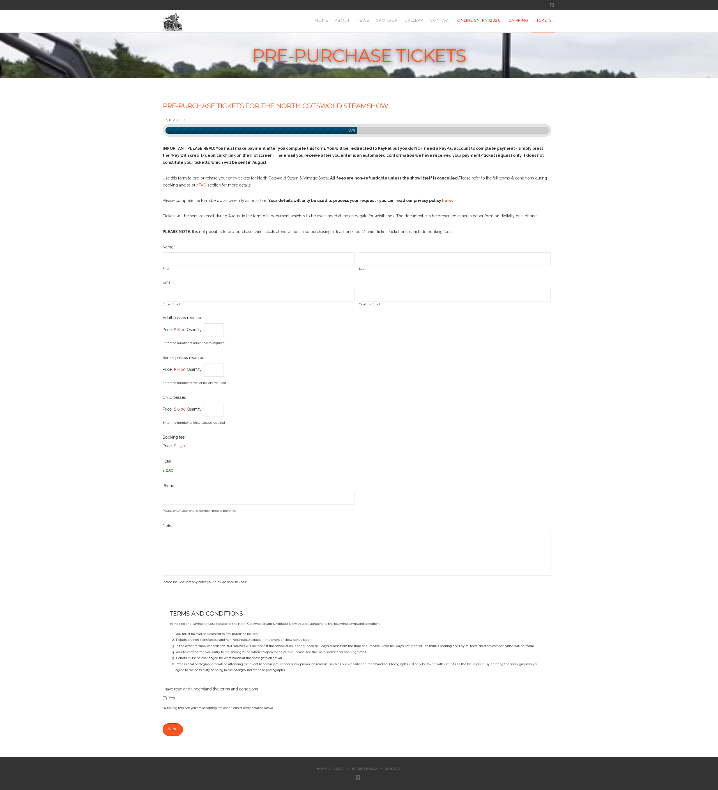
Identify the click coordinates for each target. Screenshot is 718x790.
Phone (168, 485)
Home (321, 769)
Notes (168, 525)
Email (168, 282)
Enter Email (171, 304)
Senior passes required (183, 357)
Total (167, 461)
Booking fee (174, 437)
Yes (172, 698)
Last (362, 269)
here (447, 200)
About (339, 769)
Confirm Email (369, 304)
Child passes (174, 397)
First (166, 269)
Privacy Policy (365, 769)
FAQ (202, 185)
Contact (393, 769)
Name (169, 247)
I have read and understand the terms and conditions (211, 689)
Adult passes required (182, 317)
